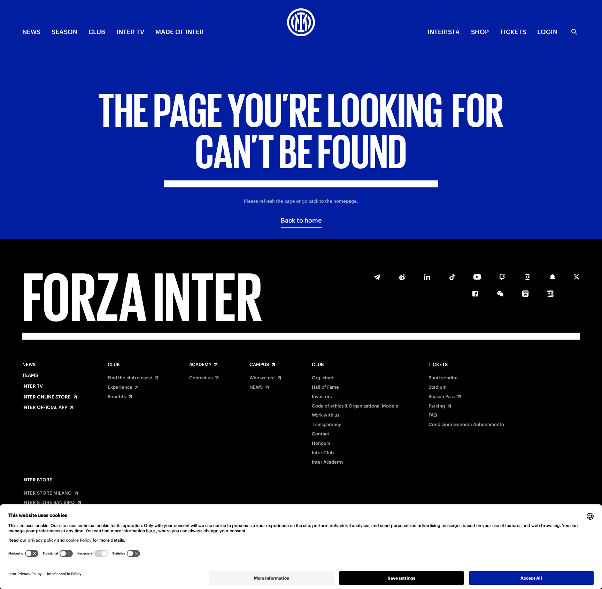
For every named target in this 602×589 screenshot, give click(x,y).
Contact (320, 434)
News (29, 364)
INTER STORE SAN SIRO (48, 502)
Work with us (325, 415)
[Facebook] (475, 293)
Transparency (326, 424)
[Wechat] (500, 293)
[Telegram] (377, 277)
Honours (321, 443)
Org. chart (323, 378)
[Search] (574, 32)
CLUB (96, 32)
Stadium (438, 387)
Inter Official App (44, 407)
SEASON (64, 32)
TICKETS (513, 32)
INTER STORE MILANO (47, 493)
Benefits (117, 397)
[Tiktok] (452, 277)
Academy (200, 364)
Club (113, 364)
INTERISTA (443, 32)
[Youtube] (477, 277)
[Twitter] (576, 277)
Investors (322, 397)
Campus (259, 364)
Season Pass (442, 397)
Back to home (301, 220)
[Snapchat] (552, 277)
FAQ (433, 415)
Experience (120, 387)
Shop (480, 32)
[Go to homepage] (301, 23)
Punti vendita (443, 378)
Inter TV (130, 32)
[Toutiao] (550, 293)
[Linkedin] (427, 277)
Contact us (201, 378)
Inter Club (323, 453)
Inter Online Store (46, 397)
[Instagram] (527, 277)
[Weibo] (402, 277)
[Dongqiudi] (525, 293)
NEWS (31, 32)
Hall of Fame (325, 387)
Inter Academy (328, 462)
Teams (30, 375)
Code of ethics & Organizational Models (355, 406)
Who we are (262, 378)
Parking (437, 406)
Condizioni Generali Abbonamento (466, 424)
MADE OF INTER (179, 32)
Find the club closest (130, 378)
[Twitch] (502, 277)
